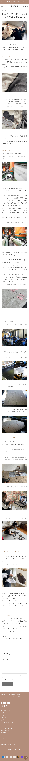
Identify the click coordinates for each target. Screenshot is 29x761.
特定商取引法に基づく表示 (6, 710)
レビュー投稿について (5, 730)
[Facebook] (4, 706)
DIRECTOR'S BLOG (7, 695)
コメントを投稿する (7, 683)
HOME (2, 694)
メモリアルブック (15, 605)
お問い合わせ (4, 733)
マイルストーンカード (18, 603)
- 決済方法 (3, 712)
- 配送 (2, 715)
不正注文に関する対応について (7, 722)
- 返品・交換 (3, 717)
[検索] (25, 6)
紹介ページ (16, 351)
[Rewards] (26, 758)
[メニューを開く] (2, 6)
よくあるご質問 (4, 732)
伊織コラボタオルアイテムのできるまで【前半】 (13, 638)
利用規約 (3, 719)
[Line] (6, 706)
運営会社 (3, 740)
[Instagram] (2, 706)
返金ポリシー (4, 720)
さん (12, 556)
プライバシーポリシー (5, 738)
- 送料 (2, 713)
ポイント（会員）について (6, 728)
